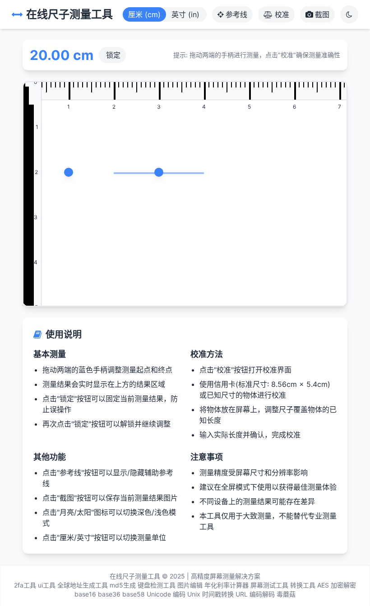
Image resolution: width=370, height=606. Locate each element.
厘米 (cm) (144, 14)
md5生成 (123, 585)
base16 (85, 594)
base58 (133, 594)
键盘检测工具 (157, 585)
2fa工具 (25, 585)
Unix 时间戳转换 (210, 594)
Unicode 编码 (166, 594)
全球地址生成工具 (82, 585)
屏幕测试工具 (269, 585)
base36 (109, 594)
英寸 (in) (185, 14)
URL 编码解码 (255, 594)
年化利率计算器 (226, 585)
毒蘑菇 (286, 594)
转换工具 (302, 585)
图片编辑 (190, 585)
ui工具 (47, 585)
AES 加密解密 (336, 585)
